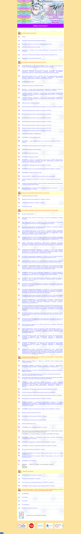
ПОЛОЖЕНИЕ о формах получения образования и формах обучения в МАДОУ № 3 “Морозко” (41, 168)
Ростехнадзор (24, 500)
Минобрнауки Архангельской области (29, 507)
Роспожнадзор (25, 497)
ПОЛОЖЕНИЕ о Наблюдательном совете (30, 156)
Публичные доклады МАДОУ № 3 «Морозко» (31, 478)
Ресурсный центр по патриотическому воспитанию (23, 16)
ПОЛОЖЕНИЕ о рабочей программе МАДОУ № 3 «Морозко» (34, 416)
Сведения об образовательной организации (24, 3)
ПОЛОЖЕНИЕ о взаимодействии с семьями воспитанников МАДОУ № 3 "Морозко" (39, 441)
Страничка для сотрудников (24, 10)
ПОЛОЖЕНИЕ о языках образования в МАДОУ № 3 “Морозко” (34, 427)
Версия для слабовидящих (58, 1)
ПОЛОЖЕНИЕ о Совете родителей (29, 460)
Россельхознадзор (25, 504)
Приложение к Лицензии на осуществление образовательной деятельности (37, 44)
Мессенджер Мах (24, 5)
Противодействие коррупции (24, 14)
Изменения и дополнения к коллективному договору (32, 85)
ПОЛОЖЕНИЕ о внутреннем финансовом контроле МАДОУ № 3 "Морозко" (37, 145)
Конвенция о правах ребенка (27, 213)
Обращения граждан (23, 6)
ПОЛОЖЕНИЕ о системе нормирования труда (31, 137)
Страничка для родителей (23, 8)
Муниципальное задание (27, 206)
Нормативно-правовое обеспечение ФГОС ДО (31, 412)
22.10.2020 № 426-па (42, 244)
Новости (23, 21)
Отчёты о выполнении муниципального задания (31, 474)
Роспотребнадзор (25, 493)
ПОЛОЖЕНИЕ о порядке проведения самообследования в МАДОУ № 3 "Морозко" (38, 485)
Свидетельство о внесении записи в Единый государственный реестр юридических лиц (39, 54)
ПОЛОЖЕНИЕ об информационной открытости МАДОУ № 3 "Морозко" (36, 165)
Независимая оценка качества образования (24, 19)
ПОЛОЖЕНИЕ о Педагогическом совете (30, 153)
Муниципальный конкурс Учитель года (24, 12)
